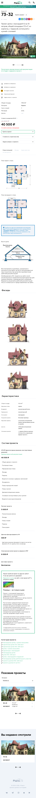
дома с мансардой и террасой (13, 657)
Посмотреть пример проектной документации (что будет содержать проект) (16, 70)
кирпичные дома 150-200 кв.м (13, 646)
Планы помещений (7, 150)
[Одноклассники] (31, 19)
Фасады (17, 150)
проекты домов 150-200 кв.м (13, 661)
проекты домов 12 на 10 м (11, 663)
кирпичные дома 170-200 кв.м (13, 644)
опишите (6, 231)
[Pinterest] (29, 19)
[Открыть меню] (2, 2)
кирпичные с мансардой (11, 650)
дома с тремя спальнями (11, 648)
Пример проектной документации (11, 454)
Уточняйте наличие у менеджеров (10, 127)
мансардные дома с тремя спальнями (15, 642)
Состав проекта (7, 152)
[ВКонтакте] (20, 19)
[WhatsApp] (22, 19)
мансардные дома (9, 652)
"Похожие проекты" (9, 230)
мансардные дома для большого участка (17, 659)
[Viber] (27, 19)
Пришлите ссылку (8, 578)
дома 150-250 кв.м (9, 654)
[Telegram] (24, 19)
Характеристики (25, 150)
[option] (18, 48)
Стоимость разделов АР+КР (9, 118)
